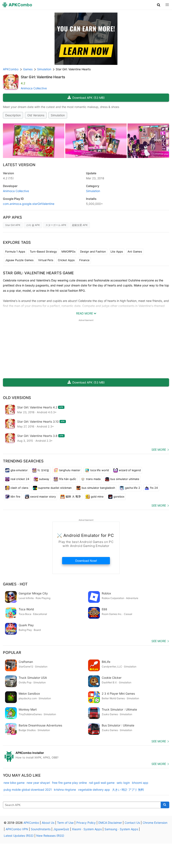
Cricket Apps (66, 260)
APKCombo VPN (17, 829)
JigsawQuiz (61, 829)
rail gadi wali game (102, 782)
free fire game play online (69, 782)
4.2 (8, 178)
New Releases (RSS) (50, 835)
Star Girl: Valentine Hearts (43, 77)
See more (158, 449)
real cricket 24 (19, 479)
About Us (48, 822)
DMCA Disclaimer (110, 822)
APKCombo (10, 69)
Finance (84, 260)
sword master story (43, 496)
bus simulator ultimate (124, 479)
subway (44, 479)
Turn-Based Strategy (43, 251)
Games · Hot (15, 584)
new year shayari (38, 782)
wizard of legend (130, 470)
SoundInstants (41, 829)
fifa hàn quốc (67, 479)
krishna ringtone (65, 789)
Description (13, 115)
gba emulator (19, 470)
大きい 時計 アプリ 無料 (128, 789)
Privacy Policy (86, 822)
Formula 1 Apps (15, 251)
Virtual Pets (45, 260)
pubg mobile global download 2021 (28, 789)
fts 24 (154, 487)
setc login (123, 782)
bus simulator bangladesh (98, 487)
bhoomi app (140, 782)
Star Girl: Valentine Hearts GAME (38, 273)
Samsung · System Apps (121, 829)
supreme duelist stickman (55, 487)
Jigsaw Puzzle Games (19, 260)
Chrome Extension (155, 822)
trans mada (93, 479)
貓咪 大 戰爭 (73, 496)
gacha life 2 (132, 487)
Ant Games (135, 251)
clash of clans (19, 487)
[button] (159, 5)
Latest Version (19, 165)
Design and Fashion (93, 251)
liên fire (15, 496)
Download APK (88, 97)
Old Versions (35, 115)
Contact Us (132, 822)
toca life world (99, 470)
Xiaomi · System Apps (87, 829)
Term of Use (65, 822)
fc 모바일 (43, 470)
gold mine (97, 496)
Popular (12, 652)
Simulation (58, 115)
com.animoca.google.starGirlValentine (28, 203)
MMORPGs (68, 251)
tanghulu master (69, 470)
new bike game (14, 782)
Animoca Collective (34, 88)
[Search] (165, 805)
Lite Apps (117, 251)
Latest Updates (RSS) (19, 835)
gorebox (118, 496)
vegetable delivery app (94, 789)
